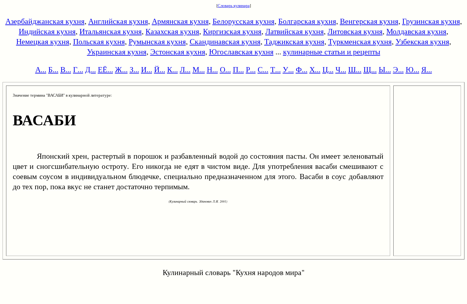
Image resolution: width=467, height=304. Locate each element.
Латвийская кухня (294, 31)
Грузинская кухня (431, 21)
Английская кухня (118, 21)
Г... (78, 69)
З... (134, 69)
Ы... (385, 69)
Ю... (412, 69)
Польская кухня (99, 41)
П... (238, 69)
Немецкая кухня (42, 41)
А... (40, 69)
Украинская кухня (116, 51)
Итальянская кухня (110, 31)
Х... (315, 69)
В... (65, 69)
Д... (90, 69)
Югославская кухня (241, 51)
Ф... (302, 69)
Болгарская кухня (307, 21)
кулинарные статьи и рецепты (331, 51)
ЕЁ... (105, 69)
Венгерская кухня (369, 21)
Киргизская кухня (232, 31)
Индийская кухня (47, 31)
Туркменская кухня (360, 41)
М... (199, 69)
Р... (251, 69)
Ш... (355, 69)
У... (288, 69)
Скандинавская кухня (225, 41)
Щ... (370, 69)
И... (146, 69)
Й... (159, 69)
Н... (212, 69)
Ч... (340, 69)
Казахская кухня (172, 31)
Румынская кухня (157, 41)
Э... (398, 69)
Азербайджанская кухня (45, 21)
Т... (275, 69)
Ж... (121, 69)
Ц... (328, 69)
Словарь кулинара (234, 5)
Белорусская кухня (243, 21)
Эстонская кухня (177, 51)
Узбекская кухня (422, 41)
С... (263, 69)
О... (225, 69)
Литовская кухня (355, 31)
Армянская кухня (180, 21)
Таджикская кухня (294, 41)
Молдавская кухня (416, 31)
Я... (426, 69)
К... (172, 69)
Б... (53, 69)
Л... (185, 69)
